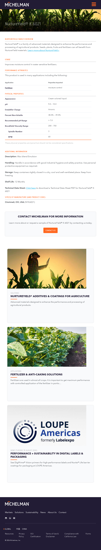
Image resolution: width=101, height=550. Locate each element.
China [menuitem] (24, 529)
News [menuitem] (43, 512)
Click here (31, 188)
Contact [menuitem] (62, 512)
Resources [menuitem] (9, 534)
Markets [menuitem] (9, 512)
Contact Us (50, 230)
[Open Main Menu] (94, 4)
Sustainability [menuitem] (32, 512)
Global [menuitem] (8, 529)
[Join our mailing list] (7, 518)
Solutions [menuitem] (19, 512)
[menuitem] (19, 529)
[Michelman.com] (21, 5)
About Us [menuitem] (52, 512)
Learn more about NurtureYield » (43, 50)
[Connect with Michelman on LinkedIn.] (11, 518)
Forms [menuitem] (88, 534)
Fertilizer (8, 88)
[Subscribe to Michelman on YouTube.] (15, 518)
